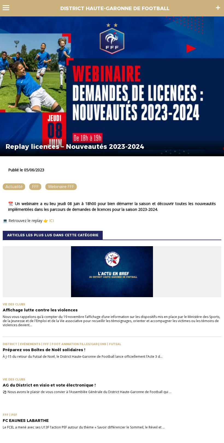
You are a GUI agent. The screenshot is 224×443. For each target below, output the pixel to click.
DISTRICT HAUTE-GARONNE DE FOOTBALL (114, 8)
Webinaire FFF (61, 186)
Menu (8, 7)
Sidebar (218, 7)
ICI (52, 220)
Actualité (13, 186)
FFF (35, 186)
